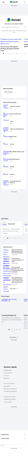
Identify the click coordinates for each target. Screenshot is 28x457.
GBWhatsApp (8, 370)
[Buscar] (24, 2)
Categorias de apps (9, 396)
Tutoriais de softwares (10, 391)
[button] (3, 53)
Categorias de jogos (10, 399)
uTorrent (6, 375)
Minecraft (6, 378)
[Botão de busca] (25, 27)
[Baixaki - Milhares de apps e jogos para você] (14, 3)
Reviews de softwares (10, 389)
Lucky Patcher (8, 373)
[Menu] (3, 2)
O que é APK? (8, 402)
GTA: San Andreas (9, 383)
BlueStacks (7, 386)
